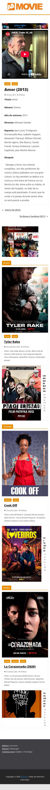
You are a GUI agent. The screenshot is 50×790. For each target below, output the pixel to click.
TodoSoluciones (8, 752)
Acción (7, 336)
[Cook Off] (25, 463)
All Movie (22, 95)
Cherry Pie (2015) (13, 210)
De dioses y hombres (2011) (32, 216)
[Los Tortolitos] (21, 554)
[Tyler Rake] (25, 300)
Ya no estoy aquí (44, 699)
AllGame (5, 749)
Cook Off (10, 505)
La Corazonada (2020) (20, 666)
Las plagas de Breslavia (44, 383)
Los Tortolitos (44, 544)
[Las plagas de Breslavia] (21, 393)
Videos (15, 84)
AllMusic (5, 745)
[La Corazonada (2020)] (25, 624)
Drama (7, 84)
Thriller (15, 661)
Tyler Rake (12, 342)
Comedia (8, 500)
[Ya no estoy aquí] (21, 709)
